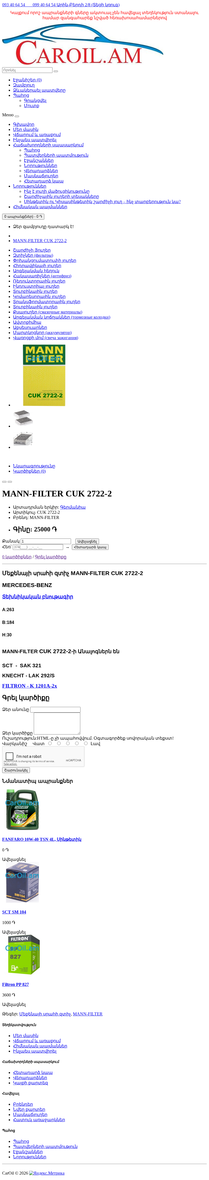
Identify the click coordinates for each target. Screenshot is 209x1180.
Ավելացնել (87, 541)
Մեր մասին (25, 129)
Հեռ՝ (7, 546)
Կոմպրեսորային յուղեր (39, 296)
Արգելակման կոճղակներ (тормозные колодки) (61, 317)
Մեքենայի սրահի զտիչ (45, 1014)
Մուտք (31, 105)
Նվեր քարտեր (29, 1109)
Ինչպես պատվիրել (34, 139)
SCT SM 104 (14, 912)
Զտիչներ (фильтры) (33, 255)
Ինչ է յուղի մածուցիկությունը (57, 191)
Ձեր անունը (15, 709)
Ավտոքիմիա (27, 322)
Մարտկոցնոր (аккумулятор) (42, 332)
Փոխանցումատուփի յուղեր (44, 260)
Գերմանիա (73, 507)
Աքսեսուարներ (30, 327)
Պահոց (32, 150)
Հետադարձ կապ (44, 181)
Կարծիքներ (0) (29, 471)
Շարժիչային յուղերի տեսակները (61, 196)
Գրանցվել (35, 100)
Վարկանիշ (14, 743)
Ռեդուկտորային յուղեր (39, 281)
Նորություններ (40, 165)
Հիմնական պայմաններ (40, 206)
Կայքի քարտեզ (30, 1082)
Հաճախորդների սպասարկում (48, 145)
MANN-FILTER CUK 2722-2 (40, 240)
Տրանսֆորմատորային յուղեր (46, 301)
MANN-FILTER (88, 1014)
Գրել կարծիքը (50, 556)
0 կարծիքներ (17, 556)
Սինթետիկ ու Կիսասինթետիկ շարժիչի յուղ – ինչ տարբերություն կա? (102, 201)
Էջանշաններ (39, 160)
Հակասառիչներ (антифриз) (42, 276)
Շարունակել (16, 770)
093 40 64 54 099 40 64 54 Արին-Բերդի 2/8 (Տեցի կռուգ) (60, 4)
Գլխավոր (23, 124)
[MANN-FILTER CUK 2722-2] (44, 405)
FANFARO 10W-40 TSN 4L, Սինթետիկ (41, 839)
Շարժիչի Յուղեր (32, 250)
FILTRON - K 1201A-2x (29, 686)
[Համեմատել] (10, 482)
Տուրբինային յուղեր (35, 291)
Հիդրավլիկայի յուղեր (37, 265)
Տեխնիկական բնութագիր (37, 596)
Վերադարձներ (41, 170)
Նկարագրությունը (34, 466)
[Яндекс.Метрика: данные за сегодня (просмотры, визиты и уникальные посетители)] (46, 1173)
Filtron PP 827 (15, 984)
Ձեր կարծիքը (17, 733)
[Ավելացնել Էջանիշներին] (4, 482)
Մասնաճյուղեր (41, 176)
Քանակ (11, 541)
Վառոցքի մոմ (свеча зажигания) (45, 337)
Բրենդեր (23, 1104)
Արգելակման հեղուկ (36, 270)
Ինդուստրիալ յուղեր (36, 286)
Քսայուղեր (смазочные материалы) (47, 312)
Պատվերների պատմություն (56, 155)
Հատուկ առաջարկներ (39, 1119)
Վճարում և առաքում (37, 134)
